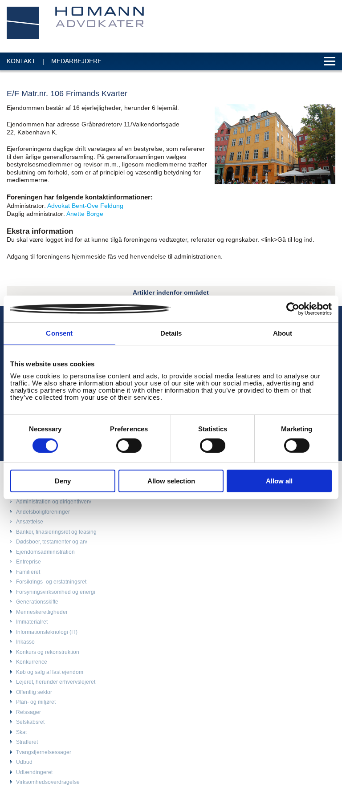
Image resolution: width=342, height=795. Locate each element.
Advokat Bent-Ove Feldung (85, 205)
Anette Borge (84, 213)
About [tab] (283, 333)
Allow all (279, 481)
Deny (63, 481)
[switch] (129, 445)
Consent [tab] (59, 333)
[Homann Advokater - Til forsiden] (76, 23)
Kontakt (21, 61)
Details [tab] (171, 333)
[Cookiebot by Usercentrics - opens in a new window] (293, 309)
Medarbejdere (76, 61)
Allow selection (171, 481)
